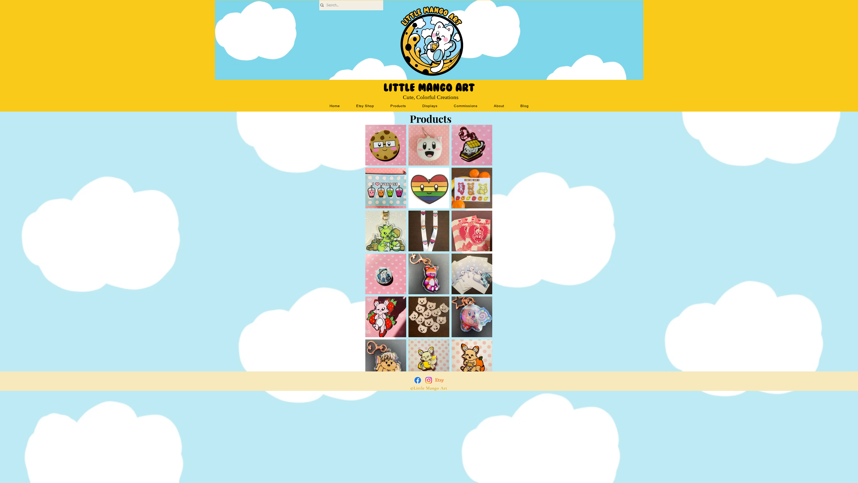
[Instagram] (428, 380)
